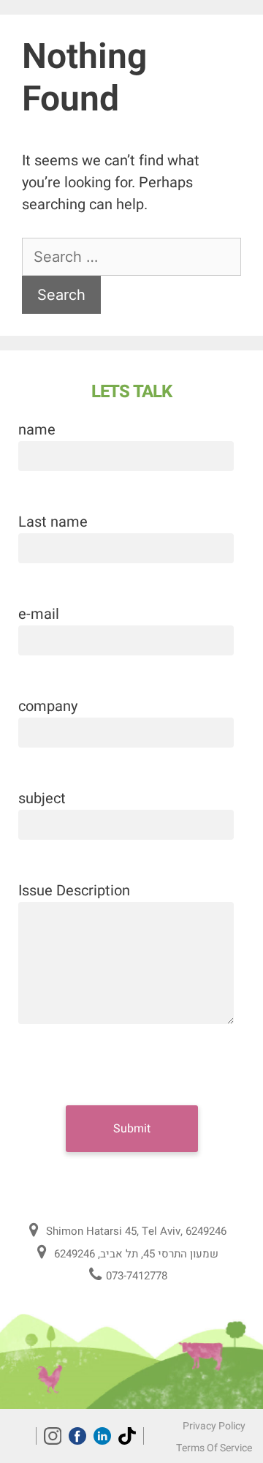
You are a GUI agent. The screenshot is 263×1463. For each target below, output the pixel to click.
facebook (77, 1436)
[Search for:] (131, 257)
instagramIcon (52, 1436)
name (37, 429)
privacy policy (214, 1426)
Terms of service (214, 1448)
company (47, 706)
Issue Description (74, 890)
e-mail (38, 614)
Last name (53, 522)
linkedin (102, 1436)
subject (42, 798)
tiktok (127, 1436)
